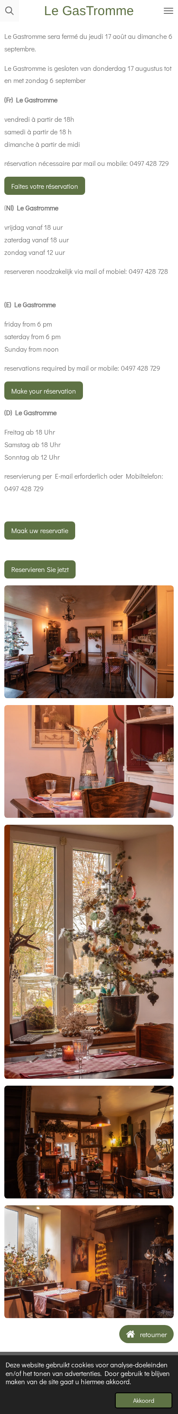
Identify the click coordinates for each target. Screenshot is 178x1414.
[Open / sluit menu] (168, 11)
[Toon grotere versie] (89, 641)
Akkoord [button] (143, 1400)
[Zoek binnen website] (9, 11)
